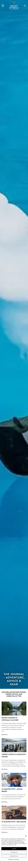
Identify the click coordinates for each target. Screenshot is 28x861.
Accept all (14, 848)
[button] (26, 836)
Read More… (5, 734)
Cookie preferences (14, 856)
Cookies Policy (10, 859)
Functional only (14, 852)
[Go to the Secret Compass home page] (14, 6)
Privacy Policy (16, 859)
